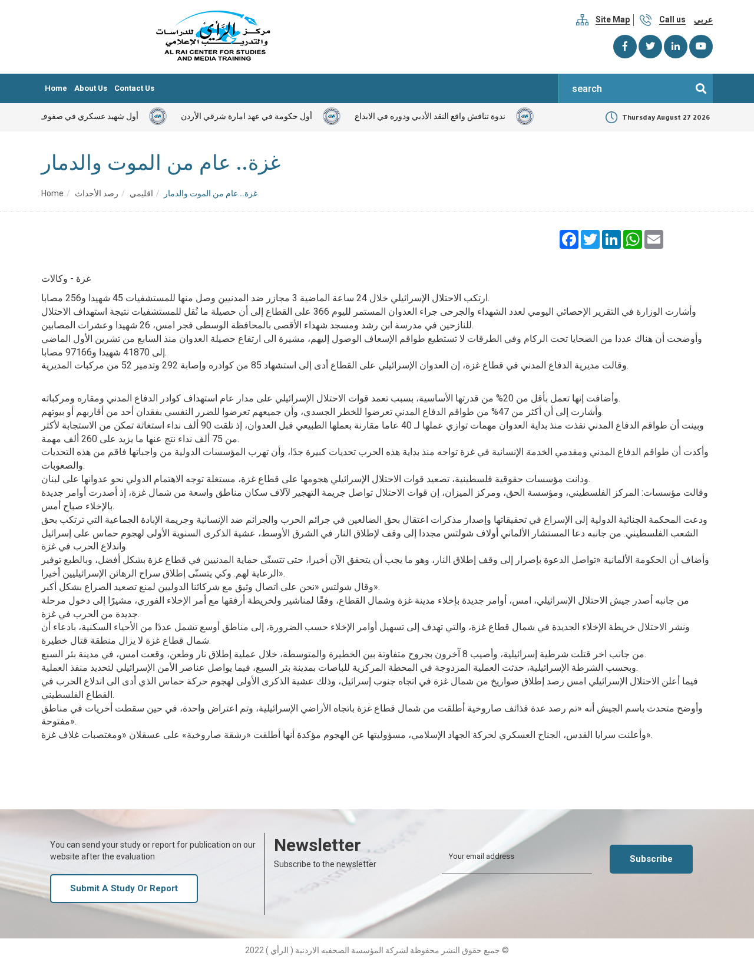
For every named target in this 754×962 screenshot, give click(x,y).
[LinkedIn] (675, 46)
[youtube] (701, 46)
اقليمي (141, 193)
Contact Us (134, 88)
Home (56, 88)
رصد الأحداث (96, 193)
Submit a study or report (124, 888)
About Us (90, 88)
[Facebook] (625, 46)
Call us (672, 19)
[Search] (701, 88)
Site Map (613, 19)
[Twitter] (650, 46)
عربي (703, 19)
